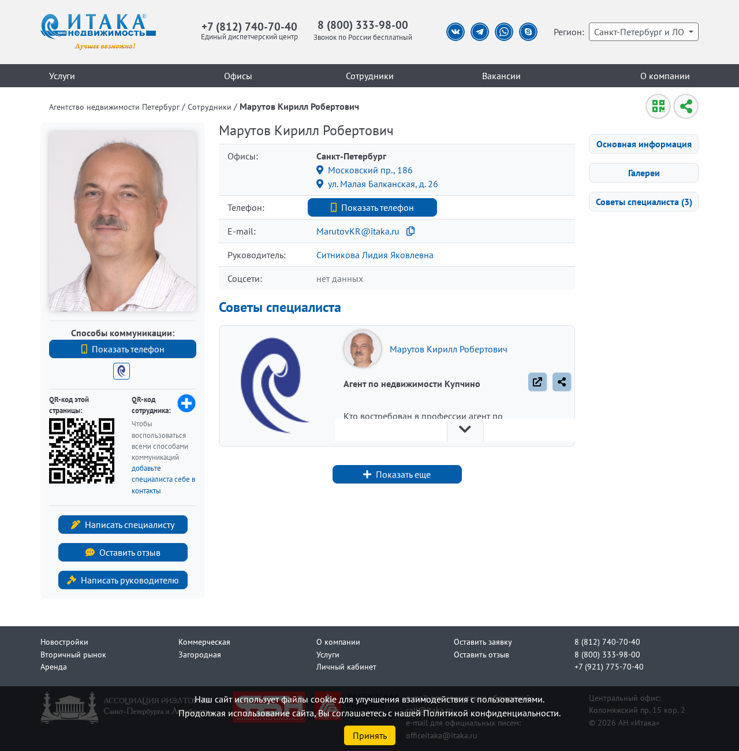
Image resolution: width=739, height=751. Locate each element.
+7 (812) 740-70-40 (249, 26)
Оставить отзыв (130, 552)
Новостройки (64, 641)
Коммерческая (204, 641)
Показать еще (403, 474)
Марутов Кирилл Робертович (448, 349)
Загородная (199, 654)
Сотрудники (370, 75)
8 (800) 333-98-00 (363, 24)
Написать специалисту (129, 524)
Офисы (238, 75)
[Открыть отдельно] (537, 382)
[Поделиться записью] (562, 382)
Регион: (569, 32)
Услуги (62, 75)
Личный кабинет (346, 666)
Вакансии (501, 75)
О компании (665, 75)
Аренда (53, 666)
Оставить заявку (483, 641)
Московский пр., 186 (370, 170)
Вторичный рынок (73, 654)
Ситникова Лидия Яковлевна (375, 255)
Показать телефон (128, 349)
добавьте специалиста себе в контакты (163, 479)
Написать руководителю (130, 580)
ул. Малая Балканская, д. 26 (383, 183)
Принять (370, 735)
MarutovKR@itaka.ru (358, 231)
